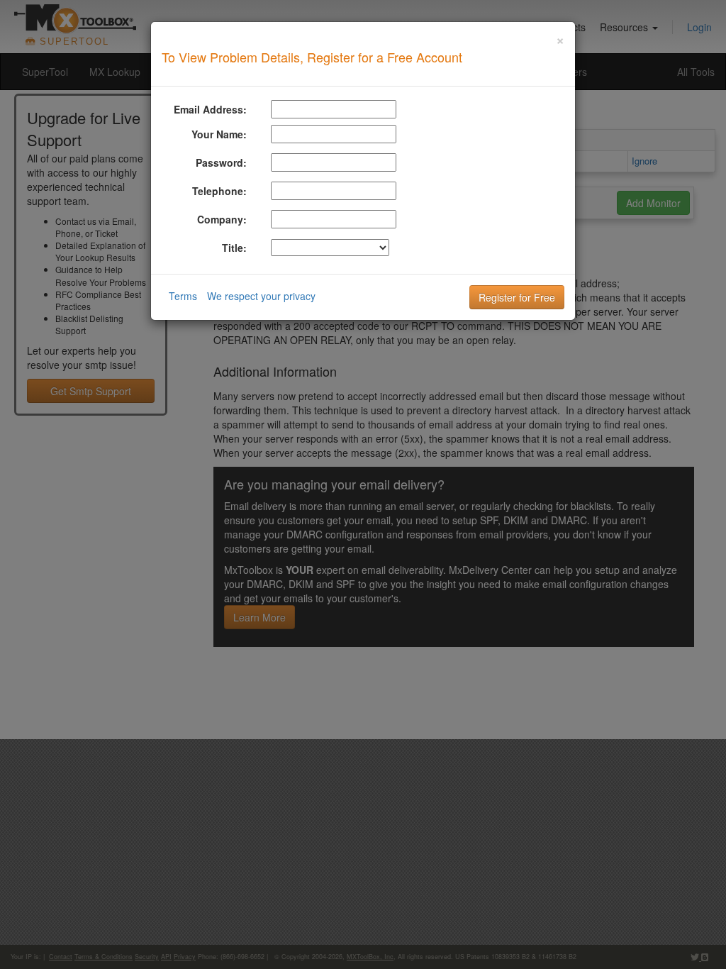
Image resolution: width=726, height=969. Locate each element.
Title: (234, 247)
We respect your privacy (261, 296)
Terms (183, 296)
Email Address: (210, 109)
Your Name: (219, 134)
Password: (221, 162)
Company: (222, 219)
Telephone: (219, 191)
